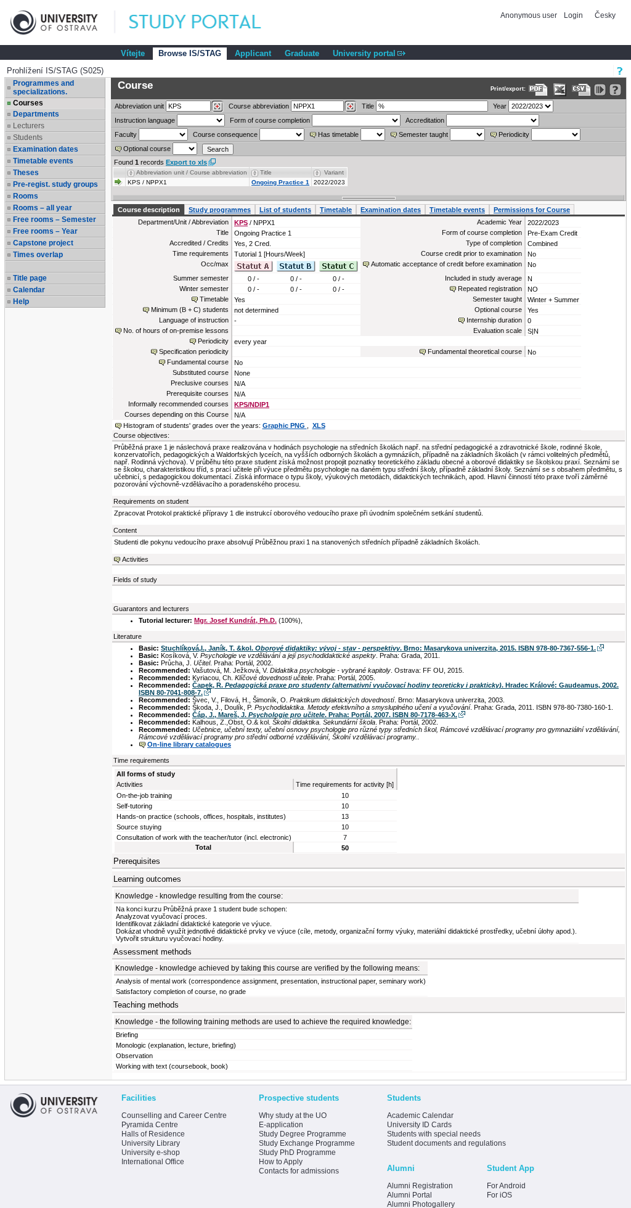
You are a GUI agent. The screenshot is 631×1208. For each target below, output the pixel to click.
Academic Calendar (420, 1115)
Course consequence (225, 134)
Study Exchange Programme (307, 1143)
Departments (36, 114)
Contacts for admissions (299, 1171)
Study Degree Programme (302, 1134)
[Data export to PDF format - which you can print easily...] (538, 89)
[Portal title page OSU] (206, 22)
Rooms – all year (42, 207)
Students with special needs (434, 1134)
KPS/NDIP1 (251, 404)
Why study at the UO (293, 1115)
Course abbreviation (259, 106)
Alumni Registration (420, 1185)
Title (368, 106)
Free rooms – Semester (54, 219)
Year (500, 106)
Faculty (126, 134)
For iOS (499, 1195)
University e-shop (150, 1152)
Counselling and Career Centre (174, 1115)
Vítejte (133, 53)
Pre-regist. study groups (55, 184)
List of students (285, 209)
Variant (334, 172)
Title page (30, 278)
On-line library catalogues (189, 744)
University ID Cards (419, 1124)
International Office (152, 1161)
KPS (241, 222)
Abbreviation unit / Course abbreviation (191, 172)
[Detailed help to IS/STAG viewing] (615, 89)
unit (139, 106)
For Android (506, 1185)
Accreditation (424, 120)
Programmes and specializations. (43, 87)
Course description (149, 209)
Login (573, 15)
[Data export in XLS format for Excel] (559, 89)
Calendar (29, 290)
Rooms (25, 196)
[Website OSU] (62, 22)
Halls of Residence (153, 1134)
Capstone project (43, 243)
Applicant (253, 53)
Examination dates (45, 149)
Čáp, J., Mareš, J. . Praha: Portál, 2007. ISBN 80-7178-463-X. (324, 714)
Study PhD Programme (297, 1152)
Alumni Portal (409, 1195)
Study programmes (220, 209)
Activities (135, 559)
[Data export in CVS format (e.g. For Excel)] (581, 89)
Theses (26, 172)
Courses (28, 103)
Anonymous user (529, 15)
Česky (605, 15)
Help (21, 301)
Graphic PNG (285, 425)
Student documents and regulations (446, 1143)
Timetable (336, 209)
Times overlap (38, 254)
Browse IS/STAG (189, 53)
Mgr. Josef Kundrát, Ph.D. (235, 620)
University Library (150, 1143)
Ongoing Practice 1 (280, 182)
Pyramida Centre (149, 1124)
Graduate (302, 53)
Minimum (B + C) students (190, 309)
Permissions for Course (532, 209)
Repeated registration (490, 288)
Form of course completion (270, 120)
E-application (281, 1124)
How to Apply (281, 1161)
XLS (318, 425)
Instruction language (145, 120)
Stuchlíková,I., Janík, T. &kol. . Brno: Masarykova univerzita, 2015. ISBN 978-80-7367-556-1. (378, 648)
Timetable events (43, 161)
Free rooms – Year (45, 231)
